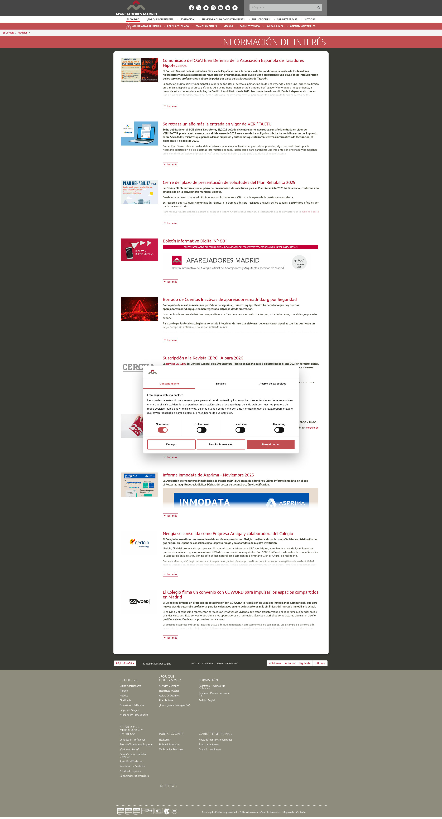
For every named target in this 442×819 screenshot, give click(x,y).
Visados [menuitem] (228, 26)
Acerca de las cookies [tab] (273, 383)
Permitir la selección (221, 444)
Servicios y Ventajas (169, 685)
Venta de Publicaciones (171, 749)
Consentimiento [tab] (169, 383)
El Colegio (133, 19)
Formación (187, 19)
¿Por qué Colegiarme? (160, 19)
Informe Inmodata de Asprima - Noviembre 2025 (208, 474)
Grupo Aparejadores (130, 685)
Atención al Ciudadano (131, 761)
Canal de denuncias (270, 812)
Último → (320, 663)
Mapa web (288, 812)
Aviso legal (207, 812)
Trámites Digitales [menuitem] (206, 26)
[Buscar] (318, 7)
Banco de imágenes (209, 744)
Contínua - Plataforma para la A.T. (214, 694)
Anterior (290, 663)
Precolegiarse (166, 700)
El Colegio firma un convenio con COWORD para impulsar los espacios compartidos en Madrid (240, 594)
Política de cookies (248, 812)
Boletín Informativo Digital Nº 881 (195, 240)
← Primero (275, 663)
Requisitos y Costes (169, 690)
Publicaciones (261, 19)
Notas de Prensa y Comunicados (215, 739)
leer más (172, 105)
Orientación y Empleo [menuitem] (303, 26)
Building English (207, 700)
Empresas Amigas (129, 710)
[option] (133, 19)
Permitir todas (270, 444)
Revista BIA (165, 739)
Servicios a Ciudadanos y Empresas (223, 19)
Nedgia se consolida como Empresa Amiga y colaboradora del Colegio (228, 533)
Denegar (171, 444)
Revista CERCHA (176, 363)
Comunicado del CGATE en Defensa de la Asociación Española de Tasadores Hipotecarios (233, 63)
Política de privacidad (226, 812)
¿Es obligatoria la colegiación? (174, 705)
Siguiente (304, 663)
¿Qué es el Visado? (129, 749)
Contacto (300, 812)
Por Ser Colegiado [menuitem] (178, 26)
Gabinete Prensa (287, 19)
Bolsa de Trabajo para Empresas (136, 744)
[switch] (201, 430)
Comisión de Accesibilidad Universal (133, 755)
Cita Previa (125, 700)
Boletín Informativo (169, 744)
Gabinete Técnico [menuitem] (250, 26)
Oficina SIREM (310, 211)
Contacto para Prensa (210, 749)
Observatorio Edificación (132, 705)
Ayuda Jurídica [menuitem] (275, 26)
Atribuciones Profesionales (134, 714)
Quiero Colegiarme (169, 695)
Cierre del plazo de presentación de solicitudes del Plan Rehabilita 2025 (229, 182)
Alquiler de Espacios (130, 771)
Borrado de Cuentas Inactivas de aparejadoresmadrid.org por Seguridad (230, 299)
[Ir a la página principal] (136, 8)
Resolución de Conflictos (132, 766)
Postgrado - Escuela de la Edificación (212, 687)
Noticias (310, 19)
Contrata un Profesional (132, 739)
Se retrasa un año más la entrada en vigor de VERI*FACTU (217, 123)
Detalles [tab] (221, 383)
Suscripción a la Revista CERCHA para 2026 (203, 357)
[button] (125, 663)
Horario (124, 690)
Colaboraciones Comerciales (134, 775)
